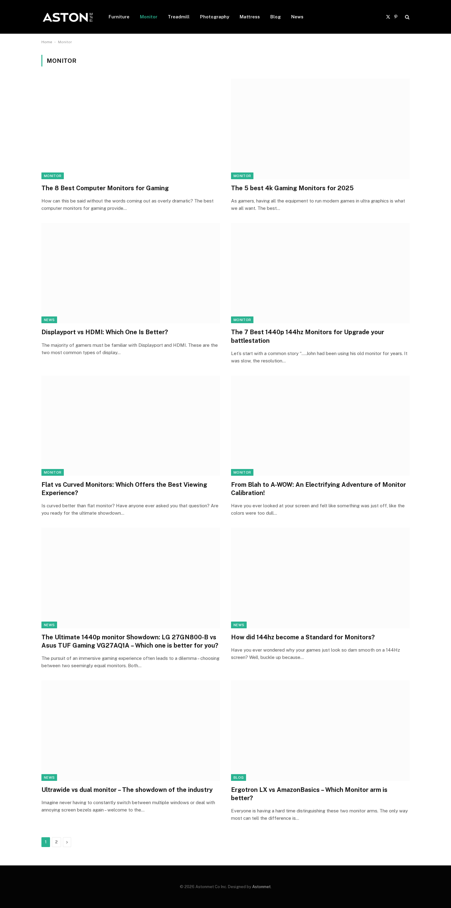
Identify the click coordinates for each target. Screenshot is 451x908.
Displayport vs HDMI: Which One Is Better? (104, 332)
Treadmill (179, 16)
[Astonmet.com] (67, 17)
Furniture (119, 16)
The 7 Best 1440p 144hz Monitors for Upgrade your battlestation (307, 336)
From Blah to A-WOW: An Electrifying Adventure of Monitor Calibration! (318, 489)
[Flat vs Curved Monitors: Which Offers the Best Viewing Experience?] (130, 426)
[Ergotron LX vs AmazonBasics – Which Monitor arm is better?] (320, 730)
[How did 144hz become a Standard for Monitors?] (320, 578)
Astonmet (261, 886)
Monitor (148, 16)
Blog (275, 16)
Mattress (250, 16)
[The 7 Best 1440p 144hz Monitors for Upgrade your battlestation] (320, 273)
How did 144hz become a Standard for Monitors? (303, 637)
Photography (214, 16)
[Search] (407, 17)
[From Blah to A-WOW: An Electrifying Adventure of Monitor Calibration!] (320, 426)
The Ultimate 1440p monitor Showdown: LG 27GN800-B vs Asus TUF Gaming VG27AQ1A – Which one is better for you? (129, 641)
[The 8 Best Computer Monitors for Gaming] (130, 129)
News (297, 16)
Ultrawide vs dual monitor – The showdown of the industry (127, 789)
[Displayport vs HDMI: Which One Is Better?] (130, 273)
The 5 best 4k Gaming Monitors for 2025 (292, 188)
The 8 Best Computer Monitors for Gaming (105, 188)
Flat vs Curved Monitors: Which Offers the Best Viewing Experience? (124, 489)
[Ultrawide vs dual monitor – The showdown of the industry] (130, 730)
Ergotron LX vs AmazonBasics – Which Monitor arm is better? (309, 794)
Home (46, 42)
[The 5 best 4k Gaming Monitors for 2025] (320, 129)
